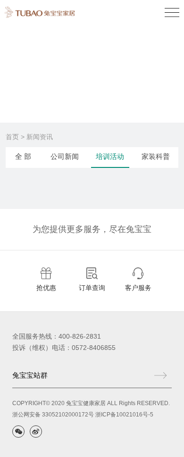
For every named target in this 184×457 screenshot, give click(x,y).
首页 (12, 137)
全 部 (23, 156)
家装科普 (156, 156)
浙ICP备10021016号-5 (124, 414)
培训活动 (110, 156)
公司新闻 (64, 156)
